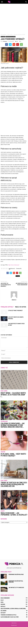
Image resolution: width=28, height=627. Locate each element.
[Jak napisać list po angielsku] (4, 589)
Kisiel (2, 602)
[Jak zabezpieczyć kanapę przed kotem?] (4, 325)
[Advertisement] (14, 18)
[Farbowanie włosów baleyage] (4, 576)
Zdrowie (3, 452)
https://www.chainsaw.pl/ (13, 264)
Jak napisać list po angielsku (16, 587)
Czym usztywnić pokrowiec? (15, 310)
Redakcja (5, 41)
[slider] (5, 268)
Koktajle (3, 606)
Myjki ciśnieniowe (5, 598)
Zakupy (3, 511)
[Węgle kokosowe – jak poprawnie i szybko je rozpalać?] (14, 500)
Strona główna (3, 34)
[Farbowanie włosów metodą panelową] (4, 582)
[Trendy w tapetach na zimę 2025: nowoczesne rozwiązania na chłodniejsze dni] (14, 469)
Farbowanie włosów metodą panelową (16, 581)
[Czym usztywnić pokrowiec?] (4, 312)
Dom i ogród (3, 36)
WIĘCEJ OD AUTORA (20, 307)
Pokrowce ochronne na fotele (10, 36)
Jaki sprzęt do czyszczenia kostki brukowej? (6, 285)
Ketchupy (3, 612)
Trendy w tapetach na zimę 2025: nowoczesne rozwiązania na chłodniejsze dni (14, 484)
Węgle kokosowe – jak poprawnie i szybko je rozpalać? (14, 514)
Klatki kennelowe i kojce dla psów (9, 617)
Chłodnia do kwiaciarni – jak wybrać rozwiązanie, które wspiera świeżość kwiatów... (12, 425)
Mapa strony (14, 623)
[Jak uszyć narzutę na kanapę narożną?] (4, 318)
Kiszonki (3, 604)
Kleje (2, 600)
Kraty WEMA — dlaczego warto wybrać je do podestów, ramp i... (13, 395)
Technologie (4, 421)
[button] (26, 2)
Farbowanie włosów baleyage (16, 574)
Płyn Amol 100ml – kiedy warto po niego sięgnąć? (13, 455)
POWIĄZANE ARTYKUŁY (7, 307)
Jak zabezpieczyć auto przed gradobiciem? (21, 284)
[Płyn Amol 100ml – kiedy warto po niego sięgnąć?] (14, 440)
